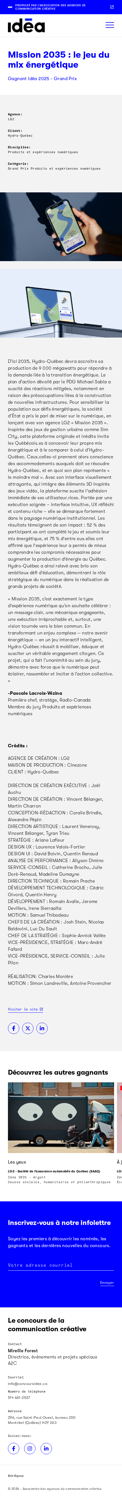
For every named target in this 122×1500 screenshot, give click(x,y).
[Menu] (109, 25)
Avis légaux (16, 1476)
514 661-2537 (19, 1397)
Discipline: (19, 147)
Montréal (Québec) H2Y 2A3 (32, 1422)
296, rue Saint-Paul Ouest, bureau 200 (42, 1417)
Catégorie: (18, 163)
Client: (15, 130)
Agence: (15, 114)
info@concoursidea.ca (27, 1384)
